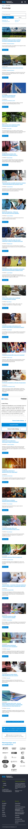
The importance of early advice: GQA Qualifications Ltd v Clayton (10, 675)
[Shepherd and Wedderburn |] (7, 2)
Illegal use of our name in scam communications (19, 813)
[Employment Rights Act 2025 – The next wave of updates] (14, 608)
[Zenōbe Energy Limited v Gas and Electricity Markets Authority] (14, 146)
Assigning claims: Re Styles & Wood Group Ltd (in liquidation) (9, 646)
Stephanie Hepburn (10, 43)
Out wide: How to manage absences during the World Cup (9, 500)
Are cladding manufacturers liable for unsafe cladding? (8, 96)
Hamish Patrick (10, 186)
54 (18, 721)
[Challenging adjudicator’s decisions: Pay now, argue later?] (14, 463)
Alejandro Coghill (11, 100)
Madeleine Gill (9, 243)
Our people (4, 803)
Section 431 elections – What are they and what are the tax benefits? (10, 212)
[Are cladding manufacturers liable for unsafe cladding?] (14, 88)
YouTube (4, 785)
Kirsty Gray (10, 475)
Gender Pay (17, 815)
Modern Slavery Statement (20, 806)
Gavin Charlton (10, 215)
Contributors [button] (5, 21)
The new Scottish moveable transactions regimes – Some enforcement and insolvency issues (14, 183)
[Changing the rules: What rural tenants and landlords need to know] (14, 520)
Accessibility (17, 817)
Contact (3, 814)
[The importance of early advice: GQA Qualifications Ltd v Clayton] (14, 666)
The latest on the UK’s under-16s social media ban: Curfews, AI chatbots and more (12, 240)
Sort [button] (16, 21)
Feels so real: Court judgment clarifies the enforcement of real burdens (11, 125)
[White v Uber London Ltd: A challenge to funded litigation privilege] (14, 290)
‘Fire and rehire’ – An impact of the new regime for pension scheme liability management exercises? (14, 585)
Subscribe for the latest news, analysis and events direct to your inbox (14, 735)
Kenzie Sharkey (9, 157)
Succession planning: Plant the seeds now (12, 557)
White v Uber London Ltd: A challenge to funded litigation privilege (11, 298)
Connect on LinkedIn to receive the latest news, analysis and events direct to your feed (14, 729)
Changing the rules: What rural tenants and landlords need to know (10, 528)
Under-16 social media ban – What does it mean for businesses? (10, 441)
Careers (3, 812)
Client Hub (4, 815)
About (3, 810)
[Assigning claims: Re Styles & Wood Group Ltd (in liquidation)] (14, 637)
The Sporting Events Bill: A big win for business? (13, 355)
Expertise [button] (4, 20)
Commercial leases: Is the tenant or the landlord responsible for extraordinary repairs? (13, 326)
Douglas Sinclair (10, 559)
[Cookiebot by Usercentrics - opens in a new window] (21, 399)
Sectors (3, 806)
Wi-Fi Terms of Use (18, 819)
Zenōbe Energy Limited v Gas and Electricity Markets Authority (10, 154)
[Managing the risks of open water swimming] (14, 60)
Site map (16, 822)
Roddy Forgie (9, 357)
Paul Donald (9, 329)
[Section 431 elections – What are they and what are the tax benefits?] (14, 204)
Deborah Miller (11, 589)
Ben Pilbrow (9, 301)
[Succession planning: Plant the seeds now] (14, 549)
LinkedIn (4, 783)
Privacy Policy (17, 803)
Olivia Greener (9, 503)
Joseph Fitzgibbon (10, 444)
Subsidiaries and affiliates (20, 820)
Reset (20, 17)
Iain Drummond (5, 100)
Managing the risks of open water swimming (12, 67)
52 (13, 721)
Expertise (4, 805)
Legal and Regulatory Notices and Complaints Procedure (19, 809)
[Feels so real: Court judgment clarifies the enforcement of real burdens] (14, 117)
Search (8, 17)
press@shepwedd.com (7, 791)
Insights (3, 808)
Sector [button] (16, 20)
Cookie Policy (17, 805)
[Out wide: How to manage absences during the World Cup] (14, 492)
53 (16, 721)
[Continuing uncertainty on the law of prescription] (14, 375)
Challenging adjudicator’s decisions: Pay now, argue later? (9, 471)
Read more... (5, 49)
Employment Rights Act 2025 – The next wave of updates (9, 617)
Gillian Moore (9, 619)
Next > (22, 721)
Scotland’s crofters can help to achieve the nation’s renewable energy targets (11, 40)
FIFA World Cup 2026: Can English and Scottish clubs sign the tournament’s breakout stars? (13, 269)
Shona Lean (9, 128)
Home (3, 5)
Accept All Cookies (14, 424)
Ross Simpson (9, 531)
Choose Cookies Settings (18, 420)
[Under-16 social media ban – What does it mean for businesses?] (14, 433)
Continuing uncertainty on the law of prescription (14, 382)
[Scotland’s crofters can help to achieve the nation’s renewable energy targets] (14, 32)
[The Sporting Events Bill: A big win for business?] (14, 347)
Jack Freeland (9, 272)
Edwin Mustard (5, 589)
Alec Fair (8, 708)
